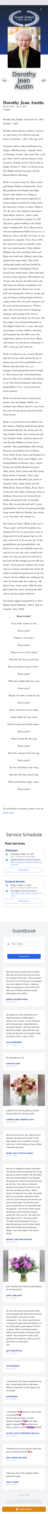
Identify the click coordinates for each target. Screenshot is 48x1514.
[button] (24, 1090)
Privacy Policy (17, 1503)
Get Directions (23, 870)
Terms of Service (31, 1503)
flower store (8, 812)
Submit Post (24, 956)
